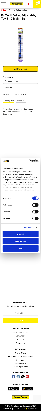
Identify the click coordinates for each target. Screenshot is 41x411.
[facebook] (13, 377)
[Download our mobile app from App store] (13, 388)
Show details (29, 227)
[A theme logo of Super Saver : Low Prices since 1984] (16, 3)
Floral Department (20, 366)
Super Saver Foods (20, 332)
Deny (21, 248)
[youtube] (27, 377)
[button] (20, 68)
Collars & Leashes (23, 10)
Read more (7, 114)
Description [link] (9, 101)
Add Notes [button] (7, 88)
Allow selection (20, 241)
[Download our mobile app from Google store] (27, 388)
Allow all (20, 234)
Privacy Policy (8, 409)
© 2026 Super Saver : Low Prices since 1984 (20, 406)
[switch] (35, 205)
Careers (20, 339)
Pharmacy (20, 360)
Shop (11, 10)
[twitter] (23, 377)
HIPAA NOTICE (33, 409)
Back (4, 10)
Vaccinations (20, 363)
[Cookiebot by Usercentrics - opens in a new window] (29, 160)
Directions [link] (21, 101)
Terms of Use (20, 409)
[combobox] (20, 81)
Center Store (20, 353)
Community (20, 336)
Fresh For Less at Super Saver (20, 356)
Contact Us (20, 343)
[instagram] (18, 377)
